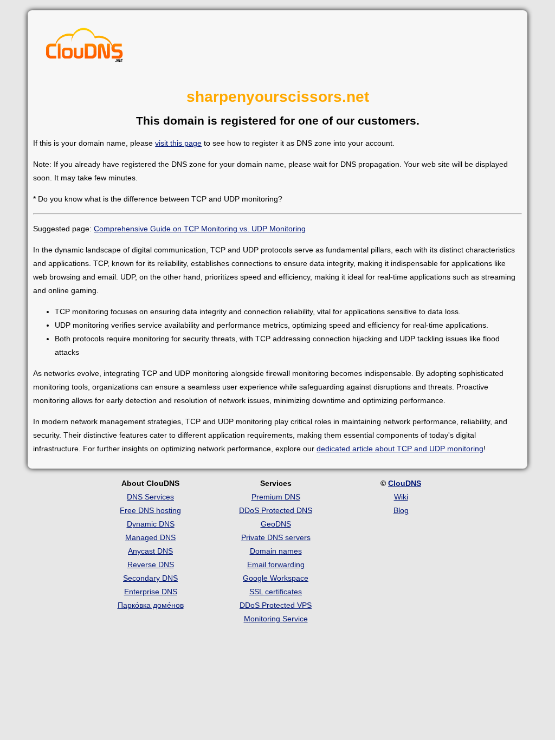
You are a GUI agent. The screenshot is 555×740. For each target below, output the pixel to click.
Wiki (401, 496)
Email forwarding (276, 564)
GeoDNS (276, 524)
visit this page (178, 143)
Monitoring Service (276, 618)
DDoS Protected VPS (276, 605)
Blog (401, 510)
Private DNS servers (276, 537)
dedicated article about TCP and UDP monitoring (400, 448)
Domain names (276, 551)
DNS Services (150, 496)
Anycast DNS (150, 551)
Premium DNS (275, 496)
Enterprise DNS (150, 591)
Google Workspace (275, 578)
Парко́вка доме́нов (151, 605)
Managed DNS (150, 537)
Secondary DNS (150, 578)
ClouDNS (404, 483)
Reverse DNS (150, 564)
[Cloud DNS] (84, 48)
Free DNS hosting (150, 510)
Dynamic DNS (151, 524)
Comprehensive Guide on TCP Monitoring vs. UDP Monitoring (200, 228)
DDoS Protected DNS (275, 510)
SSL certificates (275, 591)
